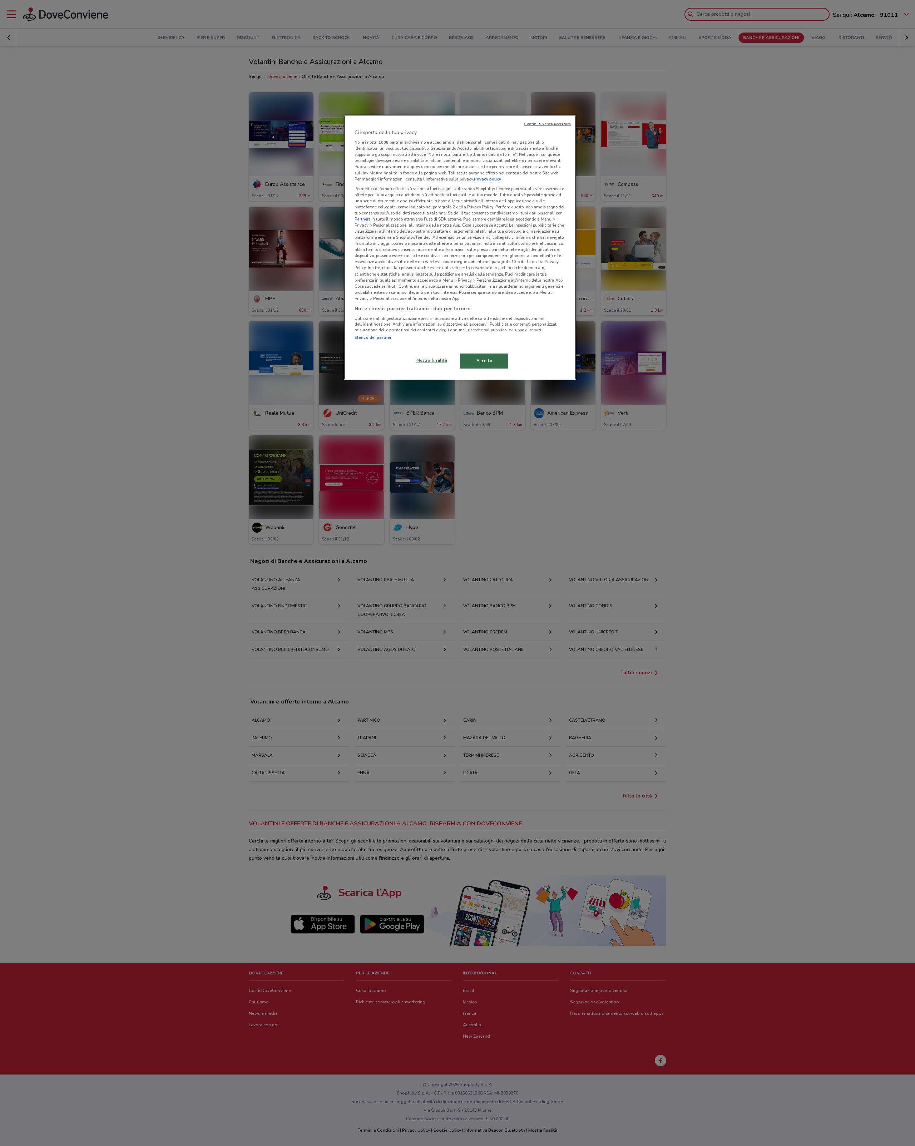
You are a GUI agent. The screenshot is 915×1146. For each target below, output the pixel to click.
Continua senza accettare (547, 124)
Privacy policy (487, 179)
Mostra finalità (431, 360)
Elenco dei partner (373, 337)
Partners (362, 219)
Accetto (484, 361)
